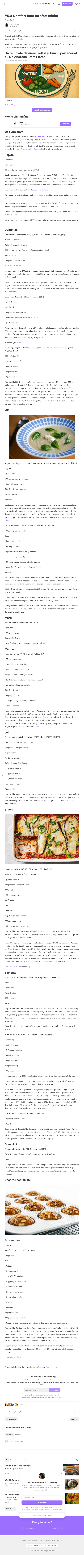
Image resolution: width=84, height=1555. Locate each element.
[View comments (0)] (15, 31)
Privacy (41, 1540)
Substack (32, 1551)
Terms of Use (52, 1507)
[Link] (1, 116)
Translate (9, 12)
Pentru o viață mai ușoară (14, 1469)
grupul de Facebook (33, 149)
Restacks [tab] (18, 1434)
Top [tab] (7, 1460)
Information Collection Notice (41, 1509)
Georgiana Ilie (14, 24)
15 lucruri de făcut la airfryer (18, 1466)
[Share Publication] (59, 4)
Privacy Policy (57, 1509)
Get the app (52, 1545)
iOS (34, 136)
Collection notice (56, 1540)
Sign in (77, 4)
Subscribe (67, 4)
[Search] (54, 4)
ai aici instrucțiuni (40, 189)
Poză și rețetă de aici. (14, 1357)
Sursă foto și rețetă (13, 966)
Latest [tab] (12, 1460)
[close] (61, 1473)
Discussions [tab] (20, 1460)
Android (41, 136)
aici (20, 342)
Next (73, 1419)
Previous (12, 1419)
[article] (42, 1470)
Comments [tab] (9, 1434)
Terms (47, 1540)
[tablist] (13, 1434)
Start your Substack (37, 1545)
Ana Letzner (51, 1367)
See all (8, 1509)
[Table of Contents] (2, 777)
